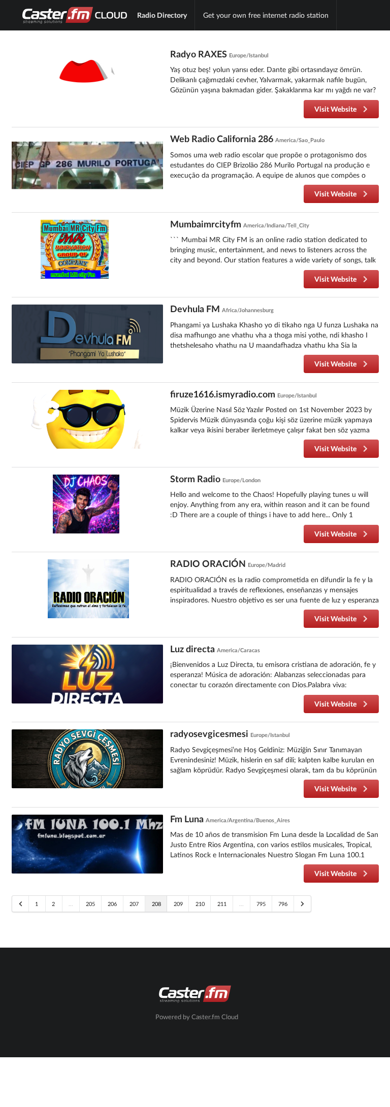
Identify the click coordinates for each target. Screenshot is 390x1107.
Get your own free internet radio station (266, 15)
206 (112, 903)
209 (178, 903)
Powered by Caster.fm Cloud (196, 1017)
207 (134, 903)
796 (282, 903)
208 (156, 903)
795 (261, 903)
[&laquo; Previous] (20, 904)
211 (221, 903)
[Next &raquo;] (302, 904)
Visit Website (336, 109)
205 (90, 903)
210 (200, 903)
